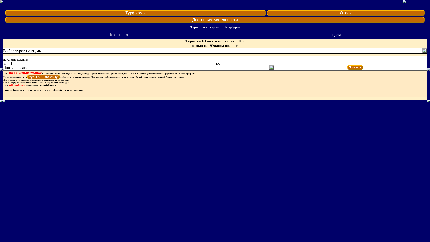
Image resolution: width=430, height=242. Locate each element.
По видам (333, 34)
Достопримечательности (215, 19)
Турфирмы (135, 13)
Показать (355, 67)
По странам (118, 34)
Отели (346, 13)
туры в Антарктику (43, 77)
